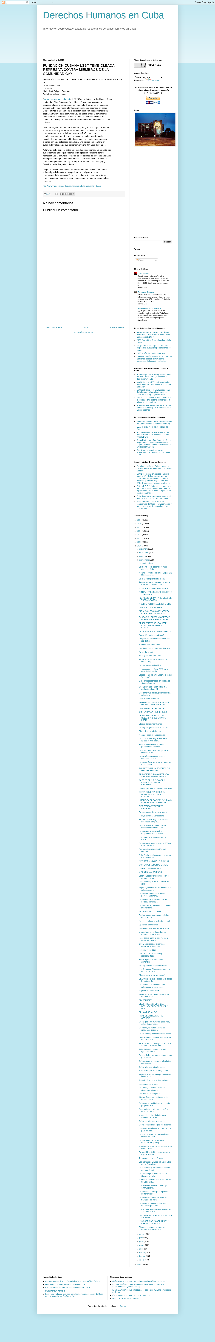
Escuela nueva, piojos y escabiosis (154, 928)
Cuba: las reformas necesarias (152, 1121)
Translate (155, 80)
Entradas (142, 260)
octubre (142, 556)
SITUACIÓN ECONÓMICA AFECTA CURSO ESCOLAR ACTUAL (154, 612)
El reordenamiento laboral (150, 731)
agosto (142, 1234)
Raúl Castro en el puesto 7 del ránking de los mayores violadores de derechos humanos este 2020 (153, 334)
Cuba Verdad (143, 274)
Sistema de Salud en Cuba (149, 308)
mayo (141, 1245)
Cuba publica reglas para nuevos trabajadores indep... (153, 1198)
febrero (142, 1256)
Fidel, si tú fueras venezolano (151, 816)
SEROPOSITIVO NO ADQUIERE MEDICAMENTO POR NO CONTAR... (153, 625)
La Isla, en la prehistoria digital (152, 579)
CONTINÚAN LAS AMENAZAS (152, 708)
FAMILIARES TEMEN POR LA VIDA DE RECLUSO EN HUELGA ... (154, 703)
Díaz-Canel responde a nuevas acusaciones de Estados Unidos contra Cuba (153, 452)
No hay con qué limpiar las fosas (153, 965)
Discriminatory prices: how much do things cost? (65, 1284)
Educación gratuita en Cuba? (151, 635)
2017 (139, 520)
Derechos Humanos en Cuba (103, 15)
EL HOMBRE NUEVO (148, 1012)
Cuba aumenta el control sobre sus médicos (131, 1295)
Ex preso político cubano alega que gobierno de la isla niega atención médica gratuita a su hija (138, 1285)
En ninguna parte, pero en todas (153, 812)
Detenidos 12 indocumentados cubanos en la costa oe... (152, 986)
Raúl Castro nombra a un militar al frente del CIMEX (153, 939)
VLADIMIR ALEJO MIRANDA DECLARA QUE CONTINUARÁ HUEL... (153, 1006)
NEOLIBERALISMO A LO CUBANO (154, 861)
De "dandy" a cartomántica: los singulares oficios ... (152, 1029)
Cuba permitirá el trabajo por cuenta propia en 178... (154, 1104)
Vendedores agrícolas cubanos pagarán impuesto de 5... (152, 933)
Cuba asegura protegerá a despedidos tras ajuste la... (151, 832)
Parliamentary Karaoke (55, 1291)
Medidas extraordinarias (149, 645)
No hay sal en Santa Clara (150, 656)
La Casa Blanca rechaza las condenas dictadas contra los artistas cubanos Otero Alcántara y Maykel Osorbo (153, 392)
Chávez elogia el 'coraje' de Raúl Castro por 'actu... (153, 1175)
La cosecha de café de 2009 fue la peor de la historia (153, 670)
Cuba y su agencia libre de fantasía (154, 728)
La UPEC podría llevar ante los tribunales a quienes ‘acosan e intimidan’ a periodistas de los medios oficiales (154, 358)
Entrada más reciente (53, 327)
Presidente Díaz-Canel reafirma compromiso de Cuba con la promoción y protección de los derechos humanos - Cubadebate (154, 505)
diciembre (143, 549)
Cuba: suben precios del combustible (155, 1034)
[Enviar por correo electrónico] (61, 193)
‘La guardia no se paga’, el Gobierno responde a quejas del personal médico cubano (154, 348)
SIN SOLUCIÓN (146, 1000)
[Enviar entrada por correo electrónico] (56, 194)
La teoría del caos (146, 563)
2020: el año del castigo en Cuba (151, 353)
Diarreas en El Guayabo (149, 1094)
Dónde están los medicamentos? (126, 1298)
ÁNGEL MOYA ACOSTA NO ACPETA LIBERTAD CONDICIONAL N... (154, 583)
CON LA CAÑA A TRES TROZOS (153, 712)
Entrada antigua (117, 327)
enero (142, 1260)
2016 (139, 524)
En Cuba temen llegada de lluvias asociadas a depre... (153, 821)
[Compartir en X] (67, 193)
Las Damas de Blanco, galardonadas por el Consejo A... (155, 1163)
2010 (139, 546)
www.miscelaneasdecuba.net (57, 99)
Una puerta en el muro (148, 1084)
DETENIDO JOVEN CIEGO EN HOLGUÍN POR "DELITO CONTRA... (152, 794)
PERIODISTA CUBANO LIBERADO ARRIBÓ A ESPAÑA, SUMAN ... (154, 775)
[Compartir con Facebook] (70, 193)
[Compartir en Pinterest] (73, 193)
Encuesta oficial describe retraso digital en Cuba (153, 568)
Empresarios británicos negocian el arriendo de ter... (154, 877)
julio (141, 1238)
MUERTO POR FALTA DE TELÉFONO (155, 604)
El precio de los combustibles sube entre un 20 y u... (154, 995)
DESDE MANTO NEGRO (149, 699)
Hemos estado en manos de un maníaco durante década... (152, 826)
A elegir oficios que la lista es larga (154, 1080)
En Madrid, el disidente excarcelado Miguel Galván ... (154, 1153)
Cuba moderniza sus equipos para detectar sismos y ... (154, 901)
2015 (139, 527)
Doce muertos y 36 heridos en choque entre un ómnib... (155, 1169)
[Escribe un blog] (64, 193)
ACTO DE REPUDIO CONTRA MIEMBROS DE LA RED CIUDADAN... (152, 782)
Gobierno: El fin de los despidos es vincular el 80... (154, 751)
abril (141, 1249)
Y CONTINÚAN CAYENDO (150, 872)
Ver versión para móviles (83, 332)
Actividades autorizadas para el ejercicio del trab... (152, 1050)
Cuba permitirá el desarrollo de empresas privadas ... (152, 1204)
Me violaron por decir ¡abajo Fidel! (153, 1071)
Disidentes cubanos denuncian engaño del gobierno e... (152, 1228)
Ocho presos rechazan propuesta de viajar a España (154, 682)
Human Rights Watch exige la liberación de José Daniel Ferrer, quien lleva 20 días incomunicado (154, 376)
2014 (139, 531)
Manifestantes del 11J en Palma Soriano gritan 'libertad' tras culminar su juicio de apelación (154, 384)
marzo (142, 1252)
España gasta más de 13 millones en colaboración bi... (155, 889)
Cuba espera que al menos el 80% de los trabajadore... (155, 844)
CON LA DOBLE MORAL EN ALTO (153, 865)
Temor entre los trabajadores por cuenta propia (153, 660)
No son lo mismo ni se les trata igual (154, 921)
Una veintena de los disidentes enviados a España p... (152, 1141)
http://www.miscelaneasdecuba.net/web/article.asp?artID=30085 (72, 186)
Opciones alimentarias (148, 925)
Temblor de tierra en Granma (151, 1158)
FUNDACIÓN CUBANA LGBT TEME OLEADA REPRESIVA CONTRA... (154, 618)
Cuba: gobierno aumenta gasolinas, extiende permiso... (154, 1023)
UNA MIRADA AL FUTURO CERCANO (155, 788)
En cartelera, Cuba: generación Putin (155, 631)
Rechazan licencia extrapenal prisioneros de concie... (151, 745)
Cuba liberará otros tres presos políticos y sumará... (152, 895)
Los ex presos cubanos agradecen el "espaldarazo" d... (155, 1210)
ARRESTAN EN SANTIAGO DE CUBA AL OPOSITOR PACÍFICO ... (155, 1044)
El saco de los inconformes (150, 724)
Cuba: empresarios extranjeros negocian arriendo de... (152, 945)
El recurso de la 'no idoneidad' (152, 975)
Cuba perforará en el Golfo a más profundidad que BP (153, 688)
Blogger (123, 1306)
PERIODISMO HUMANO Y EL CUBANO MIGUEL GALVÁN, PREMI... (152, 718)
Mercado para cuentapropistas (152, 735)
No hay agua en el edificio (150, 665)
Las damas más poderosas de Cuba (154, 648)
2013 (139, 535)
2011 (139, 542)
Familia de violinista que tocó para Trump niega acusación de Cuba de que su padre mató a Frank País (74, 1295)
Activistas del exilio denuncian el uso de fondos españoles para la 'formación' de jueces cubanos (154, 407)
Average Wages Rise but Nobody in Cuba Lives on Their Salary (72, 1281)
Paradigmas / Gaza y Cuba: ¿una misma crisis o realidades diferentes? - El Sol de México (154, 468)
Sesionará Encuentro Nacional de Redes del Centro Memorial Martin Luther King (154, 422)
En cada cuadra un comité (150, 911)
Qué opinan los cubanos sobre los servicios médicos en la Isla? (139, 1281)
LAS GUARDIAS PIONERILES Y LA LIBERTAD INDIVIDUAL (154, 1222)
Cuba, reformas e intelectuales (152, 1067)
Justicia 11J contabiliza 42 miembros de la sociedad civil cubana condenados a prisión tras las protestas (154, 400)
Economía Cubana (146, 292)
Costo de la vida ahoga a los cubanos (155, 1125)
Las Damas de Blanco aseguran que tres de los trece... (154, 970)
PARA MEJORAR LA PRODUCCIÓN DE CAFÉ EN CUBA (154, 769)
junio (141, 1241)
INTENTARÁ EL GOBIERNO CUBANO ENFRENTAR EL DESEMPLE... (155, 801)
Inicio (86, 327)
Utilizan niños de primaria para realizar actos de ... (152, 954)
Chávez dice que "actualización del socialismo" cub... (154, 1135)
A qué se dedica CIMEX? (149, 991)
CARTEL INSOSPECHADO (150, 868)
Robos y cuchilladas (147, 950)
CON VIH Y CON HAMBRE (150, 608)
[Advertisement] (100, 46)
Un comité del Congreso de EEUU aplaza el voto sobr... (153, 740)
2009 (139, 1264)
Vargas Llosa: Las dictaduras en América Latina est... (152, 1116)
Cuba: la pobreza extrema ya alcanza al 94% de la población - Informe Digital (154, 497)
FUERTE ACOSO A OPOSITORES (153, 588)
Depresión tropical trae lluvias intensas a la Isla (151, 757)
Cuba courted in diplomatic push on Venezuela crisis (67, 1287)
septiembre (144, 560)
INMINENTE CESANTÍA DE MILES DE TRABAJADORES (155, 599)
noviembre (144, 552)
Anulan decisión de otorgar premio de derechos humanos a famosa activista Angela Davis (153, 434)
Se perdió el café (146, 652)
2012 (139, 538)
